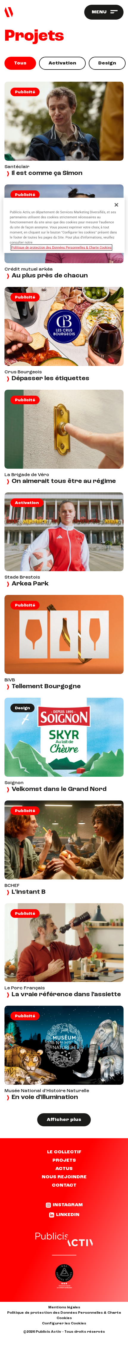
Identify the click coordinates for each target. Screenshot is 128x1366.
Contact (64, 1185)
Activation (62, 63)
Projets (64, 1160)
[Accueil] (8, 12)
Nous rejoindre (64, 1177)
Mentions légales (64, 1307)
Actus (64, 1169)
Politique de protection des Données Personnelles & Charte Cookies (64, 1315)
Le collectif (64, 1152)
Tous (20, 63)
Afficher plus (64, 1119)
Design (107, 63)
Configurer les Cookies (64, 1323)
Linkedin (67, 1214)
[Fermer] (116, 204)
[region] (64, 225)
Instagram (68, 1205)
